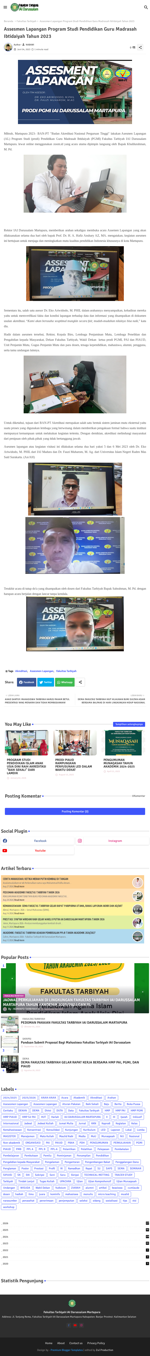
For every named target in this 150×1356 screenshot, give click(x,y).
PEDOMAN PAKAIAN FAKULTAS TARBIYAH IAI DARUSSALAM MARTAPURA (74, 1023)
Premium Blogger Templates (67, 1350)
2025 (75, 1230)
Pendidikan (102, 1155)
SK (19, 1175)
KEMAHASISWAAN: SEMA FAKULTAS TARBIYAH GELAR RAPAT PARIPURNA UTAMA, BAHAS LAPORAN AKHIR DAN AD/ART (63, 905)
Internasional (11, 1123)
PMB (18, 1149)
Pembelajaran (11, 1155)
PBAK (71, 1142)
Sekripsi (39, 1175)
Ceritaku (8, 1110)
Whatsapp (66, 682)
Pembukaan (31, 1155)
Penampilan (84, 1155)
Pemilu (47, 1155)
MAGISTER (9, 1136)
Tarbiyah (8, 1181)
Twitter (48, 682)
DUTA (59, 1110)
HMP (107, 1110)
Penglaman (9, 1168)
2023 (75, 1243)
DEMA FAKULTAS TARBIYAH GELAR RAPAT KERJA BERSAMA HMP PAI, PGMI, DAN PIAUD (80, 1064)
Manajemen (28, 1136)
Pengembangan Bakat (97, 1162)
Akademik (79, 1097)
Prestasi (39, 1168)
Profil (52, 1168)
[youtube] (75, 1325)
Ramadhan (74, 1168)
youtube (40, 851)
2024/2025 (10, 1097)
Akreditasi (21, 671)
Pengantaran (72, 1162)
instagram (115, 841)
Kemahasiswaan (12, 1129)
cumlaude (133, 1187)
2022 (75, 1250)
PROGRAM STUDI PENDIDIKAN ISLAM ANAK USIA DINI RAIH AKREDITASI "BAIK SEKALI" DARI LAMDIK (26, 766)
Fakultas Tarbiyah (26, 21)
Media (82, 1136)
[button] (146, 7)
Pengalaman (52, 1162)
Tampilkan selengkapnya (129, 724)
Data (71, 1110)
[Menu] (5, 7)
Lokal (128, 1129)
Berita (117, 1104)
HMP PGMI (137, 1110)
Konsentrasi (34, 1129)
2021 (75, 1257)
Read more (19, 886)
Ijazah (124, 1117)
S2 (99, 1168)
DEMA (35, 1110)
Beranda (8, 21)
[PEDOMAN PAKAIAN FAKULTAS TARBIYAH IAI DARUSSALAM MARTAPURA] (10, 1024)
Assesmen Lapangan (42, 671)
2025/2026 (29, 1097)
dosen (6, 1194)
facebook (40, 841)
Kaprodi (106, 1123)
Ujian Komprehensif (99, 1181)
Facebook (29, 682)
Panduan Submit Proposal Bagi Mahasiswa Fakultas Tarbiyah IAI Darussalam (76, 1043)
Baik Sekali (92, 1104)
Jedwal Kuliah (45, 1123)
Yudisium (60, 1187)
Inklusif (137, 1117)
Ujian (80, 1181)
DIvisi (48, 1110)
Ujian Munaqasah (126, 1181)
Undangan (9, 1187)
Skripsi (75, 1175)
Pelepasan (103, 1149)
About (61, 1343)
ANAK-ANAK (48, 1097)
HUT (43, 1117)
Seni (52, 1175)
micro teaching (107, 1194)
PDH (82, 1142)
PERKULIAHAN (122, 1142)
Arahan (111, 1097)
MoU (93, 1136)
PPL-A (54, 1149)
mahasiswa (71, 1194)
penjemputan (66, 1200)
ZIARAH (75, 1187)
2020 (75, 1263)
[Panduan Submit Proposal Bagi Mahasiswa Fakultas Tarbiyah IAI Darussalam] (10, 1044)
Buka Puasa (133, 1104)
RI (61, 1168)
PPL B (42, 1149)
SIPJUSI (7, 1175)
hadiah (19, 1194)
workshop (8, 1207)
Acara (64, 1097)
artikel (103, 1187)
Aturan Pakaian (71, 1104)
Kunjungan (71, 1129)
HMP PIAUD (10, 1117)
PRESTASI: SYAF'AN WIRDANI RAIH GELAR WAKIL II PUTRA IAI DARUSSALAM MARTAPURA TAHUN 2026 (53, 919)
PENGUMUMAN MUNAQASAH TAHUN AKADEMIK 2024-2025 (119, 763)
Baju (106, 1104)
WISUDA (25, 1187)
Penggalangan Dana (127, 1162)
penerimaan (47, 1200)
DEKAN (22, 1110)
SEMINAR (135, 1168)
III (114, 1117)
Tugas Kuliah (47, 1181)
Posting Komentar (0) (75, 811)
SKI (28, 1175)
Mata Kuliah (47, 1136)
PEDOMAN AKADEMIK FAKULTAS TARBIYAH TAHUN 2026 (31, 892)
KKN (93, 1123)
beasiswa (117, 1187)
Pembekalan (122, 1149)
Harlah (55, 1117)
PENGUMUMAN (99, 1142)
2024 (76, 1236)
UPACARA (65, 1181)
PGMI (139, 1142)
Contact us (76, 1343)
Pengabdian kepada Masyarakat (21, 1162)
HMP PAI (120, 1110)
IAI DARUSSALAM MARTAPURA (82, 1117)
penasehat (28, 1200)
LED (103, 1129)
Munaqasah (108, 1136)
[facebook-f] (68, 1325)
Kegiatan (121, 1123)
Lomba (141, 1129)
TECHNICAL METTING (96, 1175)
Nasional (134, 1136)
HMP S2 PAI (29, 1117)
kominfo (55, 1194)
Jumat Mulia (66, 1123)
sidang (96, 1200)
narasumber (10, 1200)
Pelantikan (69, 1149)
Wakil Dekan (43, 1187)
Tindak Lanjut (26, 1181)
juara (42, 1194)
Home (49, 1343)
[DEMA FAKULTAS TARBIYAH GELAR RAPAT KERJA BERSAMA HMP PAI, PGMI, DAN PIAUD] (10, 1064)
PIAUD (7, 1149)
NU (122, 1136)
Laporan (115, 1129)
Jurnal (82, 1123)
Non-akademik (11, 1142)
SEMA (121, 1168)
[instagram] (81, 1325)
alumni (90, 1187)
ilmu (31, 1194)
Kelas (134, 1123)
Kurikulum (89, 1129)
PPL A (30, 1149)
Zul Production (104, 1350)
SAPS (109, 1168)
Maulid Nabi (66, 1136)
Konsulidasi (53, 1129)
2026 (76, 1223)
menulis (88, 1194)
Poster (25, 1168)
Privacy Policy (96, 1343)
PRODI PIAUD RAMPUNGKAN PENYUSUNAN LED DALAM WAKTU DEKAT (73, 765)
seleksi (83, 1200)
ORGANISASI (33, 1142)
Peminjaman (64, 1155)
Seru (63, 1175)
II (107, 1117)
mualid (125, 1194)
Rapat (89, 1168)
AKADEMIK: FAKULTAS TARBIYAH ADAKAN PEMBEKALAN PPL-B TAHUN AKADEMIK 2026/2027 (49, 932)
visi (134, 1200)
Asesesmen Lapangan (15, 1104)
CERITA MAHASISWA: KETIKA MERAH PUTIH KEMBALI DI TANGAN (35, 878)
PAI (48, 1142)
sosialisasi (112, 1200)
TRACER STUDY (123, 1175)
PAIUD (58, 1142)
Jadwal (28, 1123)
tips (125, 1200)
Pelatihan (86, 1149)
